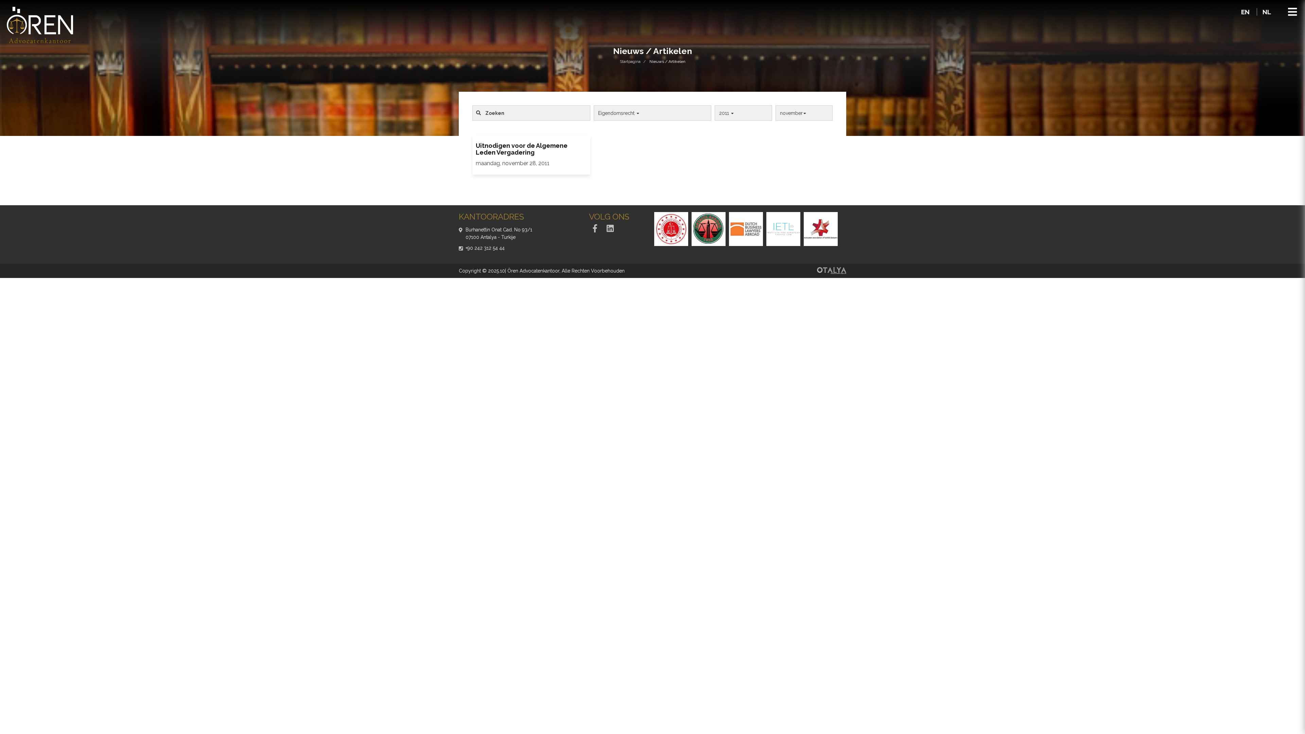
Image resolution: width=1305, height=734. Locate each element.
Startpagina (630, 61)
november (791, 113)
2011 (724, 113)
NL (1267, 12)
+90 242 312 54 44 (485, 248)
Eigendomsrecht (617, 113)
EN (1246, 12)
